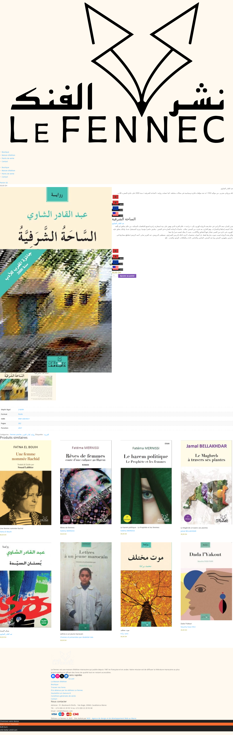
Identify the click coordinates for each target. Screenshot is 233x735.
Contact (5, 161)
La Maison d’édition (59, 681)
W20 (88, 718)
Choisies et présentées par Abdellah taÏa (76, 637)
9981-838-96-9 (23, 419)
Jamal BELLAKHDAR (188, 531)
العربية (46, 434)
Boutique (5, 152)
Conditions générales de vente (63, 696)
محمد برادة (124, 633)
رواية (33, 434)
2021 (20, 428)
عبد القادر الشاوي (118, 223)
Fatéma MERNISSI (67, 531)
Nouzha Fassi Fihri (188, 627)
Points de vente (8, 158)
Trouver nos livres (58, 687)
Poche (20, 414)
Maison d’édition (8, 155)
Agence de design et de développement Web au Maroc (114, 718)
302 (19, 423)
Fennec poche (15, 434)
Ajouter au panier (127, 276)
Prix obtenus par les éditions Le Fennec (67, 690)
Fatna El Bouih (6, 532)
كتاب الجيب (26, 434)
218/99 (21, 409)
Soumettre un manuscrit (61, 693)
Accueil (71, 679)
